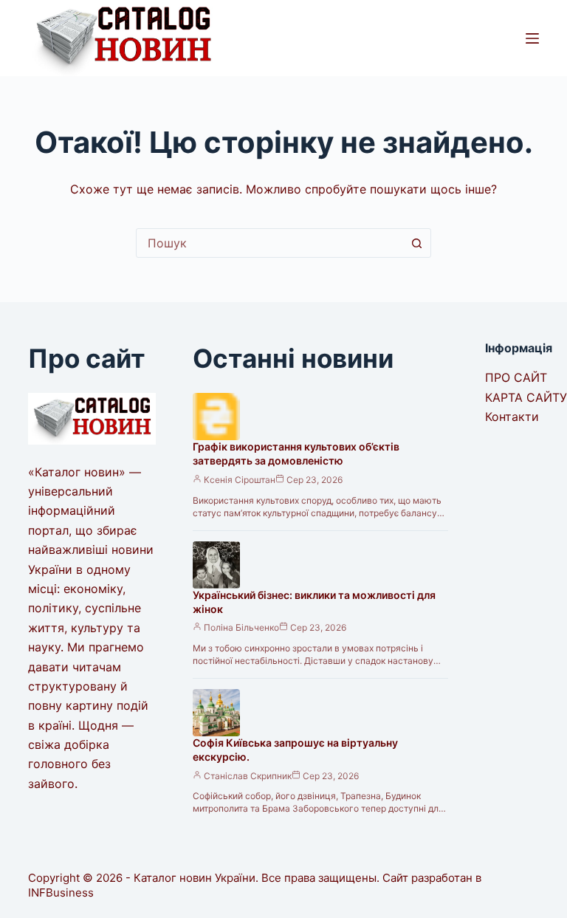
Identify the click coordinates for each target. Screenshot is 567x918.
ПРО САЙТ (516, 377)
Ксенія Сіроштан (239, 479)
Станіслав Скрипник (248, 775)
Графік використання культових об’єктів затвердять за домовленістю (296, 453)
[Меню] (532, 38)
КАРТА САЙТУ (526, 397)
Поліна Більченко (241, 627)
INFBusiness (61, 893)
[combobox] (269, 243)
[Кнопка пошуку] (416, 243)
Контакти (512, 416)
